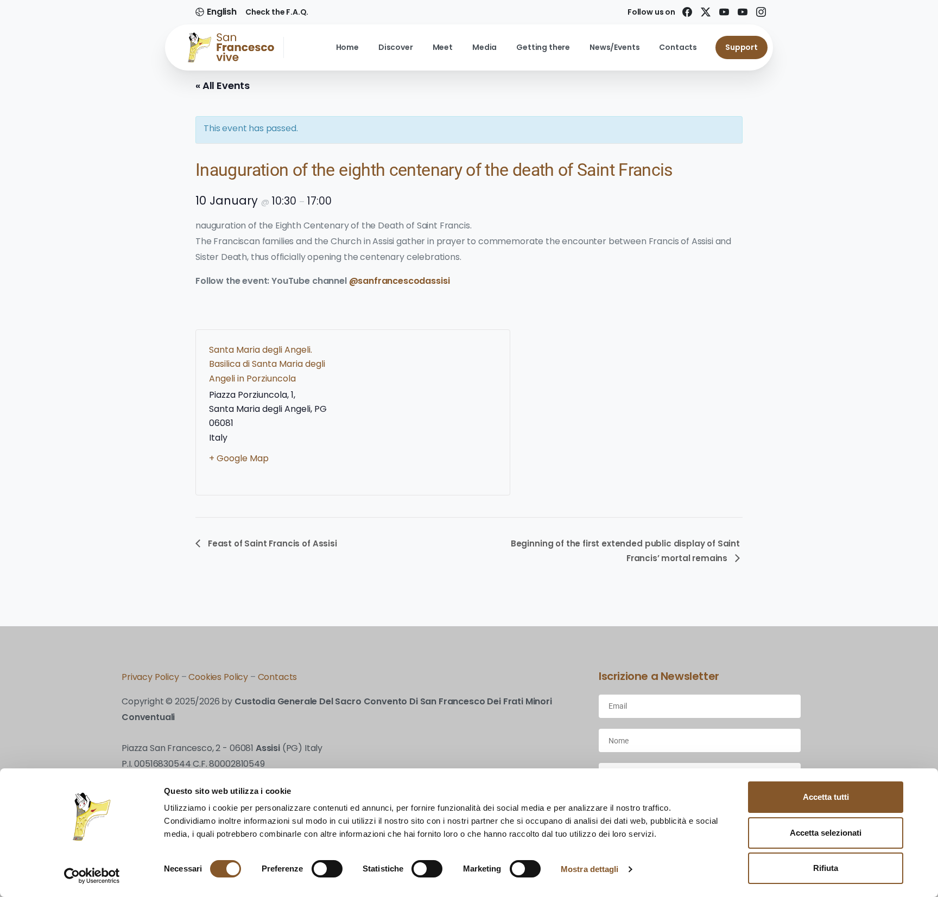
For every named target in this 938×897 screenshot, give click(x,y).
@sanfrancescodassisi (399, 281)
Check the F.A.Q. (276, 12)
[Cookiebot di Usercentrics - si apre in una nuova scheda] (92, 876)
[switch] (327, 868)
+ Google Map (239, 458)
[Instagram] (761, 12)
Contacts (277, 677)
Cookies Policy (219, 677)
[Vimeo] (724, 12)
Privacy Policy (150, 677)
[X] (705, 12)
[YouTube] (742, 12)
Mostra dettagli (590, 869)
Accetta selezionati (825, 832)
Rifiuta (825, 868)
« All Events (222, 85)
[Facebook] (687, 12)
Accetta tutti (826, 796)
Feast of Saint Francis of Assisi (271, 543)
